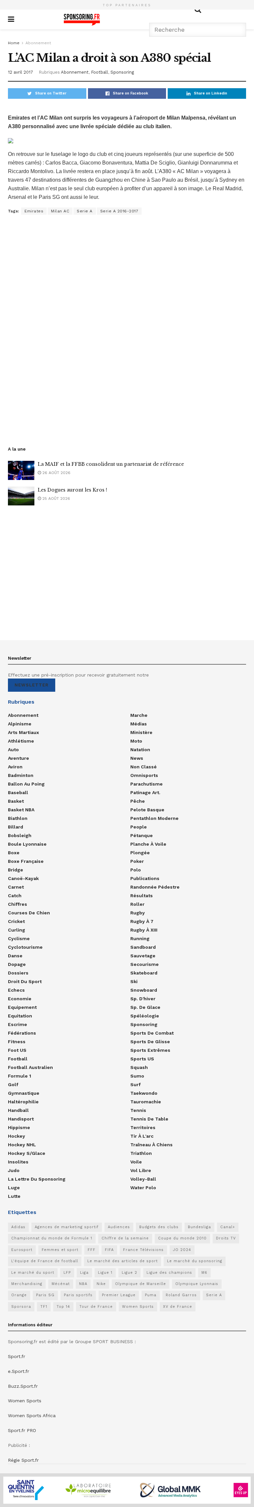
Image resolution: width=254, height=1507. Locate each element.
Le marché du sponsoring (194, 1261)
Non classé (143, 766)
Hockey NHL (22, 1144)
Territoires (142, 1127)
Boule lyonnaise (27, 844)
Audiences (119, 1227)
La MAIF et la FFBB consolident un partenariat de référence (111, 464)
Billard (15, 826)
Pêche (137, 801)
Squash (139, 1067)
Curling (16, 930)
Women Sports (138, 1307)
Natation (140, 749)
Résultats (141, 895)
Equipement (22, 1007)
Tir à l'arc (141, 1136)
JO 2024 (182, 1250)
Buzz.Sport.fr (23, 1386)
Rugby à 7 (141, 921)
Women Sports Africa (32, 1415)
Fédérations (22, 1033)
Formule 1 (19, 1076)
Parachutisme (146, 784)
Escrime (17, 1024)
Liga (84, 1272)
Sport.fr (16, 1356)
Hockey (16, 1136)
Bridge (15, 869)
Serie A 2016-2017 (119, 211)
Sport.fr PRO (22, 1430)
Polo (135, 869)
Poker (137, 861)
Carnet (16, 887)
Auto (13, 749)
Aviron (15, 766)
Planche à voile (148, 844)
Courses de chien (29, 912)
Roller (137, 904)
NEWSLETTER (32, 684)
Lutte (14, 1196)
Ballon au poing (26, 784)
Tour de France (96, 1307)
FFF (92, 1250)
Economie (19, 998)
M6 (204, 1272)
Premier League (119, 1295)
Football (99, 72)
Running (139, 938)
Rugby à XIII (143, 930)
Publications (144, 878)
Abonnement (38, 43)
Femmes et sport (60, 1250)
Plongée (140, 852)
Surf (135, 1084)
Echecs (16, 990)
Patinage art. (145, 792)
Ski (134, 981)
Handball (18, 1110)
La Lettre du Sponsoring (36, 1179)
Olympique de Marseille (140, 1284)
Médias (138, 723)
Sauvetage (142, 955)
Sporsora (21, 1307)
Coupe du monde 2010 (182, 1238)
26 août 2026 (55, 472)
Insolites (18, 1161)
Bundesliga (199, 1227)
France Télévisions (143, 1250)
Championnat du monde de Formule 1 (51, 1238)
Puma (150, 1295)
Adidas (18, 1227)
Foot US (17, 1050)
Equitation (20, 1015)
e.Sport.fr (18, 1371)
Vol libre (140, 1170)
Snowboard (143, 990)
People (138, 826)
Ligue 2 (129, 1272)
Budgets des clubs (159, 1227)
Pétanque (141, 835)
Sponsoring (122, 72)
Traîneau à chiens (151, 1144)
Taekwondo (143, 1093)
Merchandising (26, 1284)
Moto (136, 741)
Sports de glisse (150, 1041)
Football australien (30, 1067)
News (136, 758)
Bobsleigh (19, 835)
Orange (19, 1295)
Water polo (143, 1187)
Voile (136, 1161)
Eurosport (21, 1250)
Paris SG (45, 1295)
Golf (13, 1084)
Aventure (18, 758)
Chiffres (17, 904)
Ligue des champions (169, 1272)
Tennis (138, 1110)
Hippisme (19, 1127)
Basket (16, 801)
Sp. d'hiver (142, 998)
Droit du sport (25, 981)
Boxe (14, 852)
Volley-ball (143, 1179)
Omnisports (144, 775)
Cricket (16, 921)
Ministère (141, 732)
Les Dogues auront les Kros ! (72, 490)
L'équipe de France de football (44, 1261)
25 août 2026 (55, 498)
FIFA (109, 1250)
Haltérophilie (23, 1101)
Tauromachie (145, 1101)
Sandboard (143, 947)
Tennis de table (149, 1118)
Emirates (33, 211)
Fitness (16, 1041)
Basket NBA (21, 809)
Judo (14, 1170)
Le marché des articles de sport (122, 1261)
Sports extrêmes (150, 1050)
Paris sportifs (78, 1295)
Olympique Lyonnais (196, 1284)
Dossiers (18, 972)
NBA (83, 1284)
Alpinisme (19, 723)
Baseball (18, 792)
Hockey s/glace (26, 1153)
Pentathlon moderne (154, 818)
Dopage (17, 964)
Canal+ (227, 1227)
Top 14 (63, 1307)
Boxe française (26, 861)
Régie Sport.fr (23, 1460)
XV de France (177, 1307)
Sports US (142, 1058)
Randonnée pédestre (155, 887)
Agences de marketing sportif (67, 1227)
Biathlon (17, 818)
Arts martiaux (23, 732)
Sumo (137, 1076)
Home (14, 43)
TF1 (43, 1307)
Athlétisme (21, 741)
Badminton (20, 775)
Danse (15, 955)
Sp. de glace (145, 1007)
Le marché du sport (32, 1272)
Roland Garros (181, 1295)
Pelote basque (147, 809)
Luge (14, 1187)
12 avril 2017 (20, 72)
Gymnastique (23, 1093)
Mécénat (61, 1284)
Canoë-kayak (23, 878)
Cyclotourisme (25, 947)
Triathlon (141, 1153)
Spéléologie (144, 1015)
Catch (14, 895)
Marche (139, 715)
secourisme (144, 964)
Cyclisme (19, 938)
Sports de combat (152, 1033)
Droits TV (226, 1238)
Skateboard (143, 972)
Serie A (85, 211)
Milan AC (60, 211)
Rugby (137, 912)
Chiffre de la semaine (125, 1238)
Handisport (21, 1118)
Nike (101, 1284)
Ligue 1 (105, 1272)
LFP (67, 1272)
